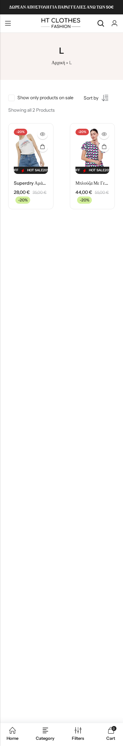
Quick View (42, 134)
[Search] (100, 23)
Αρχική (58, 62)
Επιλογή (42, 146)
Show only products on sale (45, 98)
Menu (8, 23)
